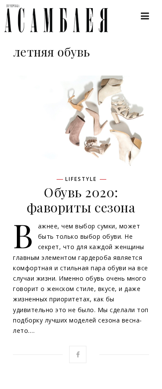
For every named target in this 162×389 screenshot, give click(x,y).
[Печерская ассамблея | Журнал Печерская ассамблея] (52, 18)
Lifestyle (81, 179)
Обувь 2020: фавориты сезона (81, 199)
